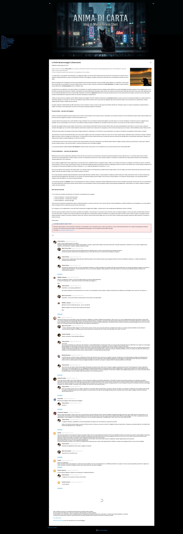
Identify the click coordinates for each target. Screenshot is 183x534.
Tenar (59, 317)
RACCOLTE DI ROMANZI (7, 41)
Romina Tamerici (62, 470)
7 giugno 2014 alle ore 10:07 (75, 419)
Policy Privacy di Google (58, 520)
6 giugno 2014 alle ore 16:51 (75, 265)
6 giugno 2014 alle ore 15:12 (66, 317)
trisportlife (60, 398)
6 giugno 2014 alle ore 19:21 (75, 365)
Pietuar (59, 432)
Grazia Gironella (66, 334)
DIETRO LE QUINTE (6, 45)
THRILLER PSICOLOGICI (7, 39)
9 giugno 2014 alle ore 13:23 (67, 432)
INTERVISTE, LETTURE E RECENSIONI (7, 43)
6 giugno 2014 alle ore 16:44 (71, 378)
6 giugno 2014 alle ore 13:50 (75, 285)
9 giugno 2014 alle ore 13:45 (75, 443)
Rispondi (60, 274)
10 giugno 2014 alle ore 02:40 (72, 470)
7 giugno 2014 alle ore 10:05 (75, 403)
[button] (150, 63)
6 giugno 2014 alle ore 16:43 (76, 334)
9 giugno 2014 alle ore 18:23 (67, 460)
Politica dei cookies (52, 527)
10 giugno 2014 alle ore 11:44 (75, 474)
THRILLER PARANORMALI (7, 40)
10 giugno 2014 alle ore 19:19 (77, 482)
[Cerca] (153, 4)
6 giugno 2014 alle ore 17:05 (76, 355)
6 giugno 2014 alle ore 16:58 (75, 341)
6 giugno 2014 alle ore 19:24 (75, 386)
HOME (2, 36)
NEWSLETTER (4, 47)
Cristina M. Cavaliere (63, 412)
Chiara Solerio (61, 241)
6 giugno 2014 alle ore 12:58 (72, 277)
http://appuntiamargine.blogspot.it (66, 230)
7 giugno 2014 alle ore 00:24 (69, 398)
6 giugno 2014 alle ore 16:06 (77, 248)
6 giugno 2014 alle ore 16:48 (75, 256)
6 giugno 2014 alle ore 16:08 (77, 295)
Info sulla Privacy (57, 518)
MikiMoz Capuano (62, 277)
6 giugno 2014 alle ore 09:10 (71, 241)
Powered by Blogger (102, 530)
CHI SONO (3, 37)
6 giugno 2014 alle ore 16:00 (77, 325)
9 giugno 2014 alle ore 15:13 (77, 451)
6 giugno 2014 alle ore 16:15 (77, 302)
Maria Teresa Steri (66, 248)
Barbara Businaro (66, 355)
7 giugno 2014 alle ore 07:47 (74, 412)
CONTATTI (3, 48)
